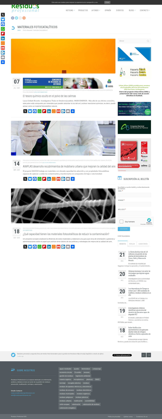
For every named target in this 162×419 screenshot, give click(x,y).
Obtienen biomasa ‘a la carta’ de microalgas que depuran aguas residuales (139, 273)
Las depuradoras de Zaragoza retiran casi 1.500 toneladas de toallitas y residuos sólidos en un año (139, 292)
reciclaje (62, 383)
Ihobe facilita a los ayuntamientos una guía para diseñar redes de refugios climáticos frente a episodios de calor (139, 332)
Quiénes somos (128, 416)
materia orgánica (65, 379)
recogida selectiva (74, 383)
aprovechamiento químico (47, 90)
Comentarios (142, 244)
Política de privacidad (114, 416)
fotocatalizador (66, 90)
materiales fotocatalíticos (80, 90)
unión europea (64, 404)
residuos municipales (67, 394)
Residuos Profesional (32, 90)
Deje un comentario (41, 92)
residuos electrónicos (84, 390)
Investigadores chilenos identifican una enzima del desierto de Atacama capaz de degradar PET (138, 311)
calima (58, 90)
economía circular (66, 372)
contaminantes (55, 160)
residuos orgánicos (83, 394)
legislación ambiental (83, 376)
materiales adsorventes (68, 160)
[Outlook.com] (2, 52)
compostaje (97, 369)
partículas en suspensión (105, 90)
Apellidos (122, 209)
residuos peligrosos (66, 397)
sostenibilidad (89, 401)
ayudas (76, 369)
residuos (86, 383)
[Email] (2, 57)
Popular (132, 244)
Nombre (121, 200)
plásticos (89, 379)
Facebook (12, 18)
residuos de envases (67, 390)
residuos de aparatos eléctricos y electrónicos (75, 386)
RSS (24, 18)
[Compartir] (2, 62)
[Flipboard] (2, 33)
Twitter (16, 18)
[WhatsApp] (2, 29)
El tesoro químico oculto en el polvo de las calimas (49, 96)
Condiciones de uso (142, 416)
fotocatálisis (72, 228)
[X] (2, 14)
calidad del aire (44, 160)
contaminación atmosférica (59, 228)
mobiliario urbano (99, 160)
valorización (76, 404)
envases (87, 372)
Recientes (122, 244)
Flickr (20, 18)
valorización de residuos (91, 404)
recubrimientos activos (35, 162)
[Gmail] (2, 48)
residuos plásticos (82, 397)
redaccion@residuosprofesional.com (23, 393)
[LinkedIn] (2, 38)
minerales (93, 90)
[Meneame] (2, 43)
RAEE (97, 379)
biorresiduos (86, 369)
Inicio (19, 30)
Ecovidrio (78, 372)
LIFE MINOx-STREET (86, 228)
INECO (79, 228)
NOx (111, 228)
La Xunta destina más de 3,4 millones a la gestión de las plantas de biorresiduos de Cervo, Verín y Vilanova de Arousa (138, 256)
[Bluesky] (2, 19)
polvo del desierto (28, 92)
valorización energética (67, 408)
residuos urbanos (65, 401)
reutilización (78, 401)
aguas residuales (65, 369)
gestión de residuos (66, 376)
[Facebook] (2, 24)
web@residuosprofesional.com (21, 395)
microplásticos (79, 379)
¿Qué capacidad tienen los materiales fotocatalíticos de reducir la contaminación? (66, 234)
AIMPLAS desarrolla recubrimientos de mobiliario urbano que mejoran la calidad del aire (69, 166)
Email (120, 191)
